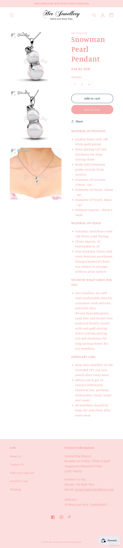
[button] (11, 15)
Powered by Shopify (71, 542)
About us (15, 456)
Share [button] (79, 121)
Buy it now (92, 109)
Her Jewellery (55, 542)
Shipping (15, 489)
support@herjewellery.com (94, 489)
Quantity (76, 77)
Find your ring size (22, 472)
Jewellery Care (19, 481)
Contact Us (17, 464)
